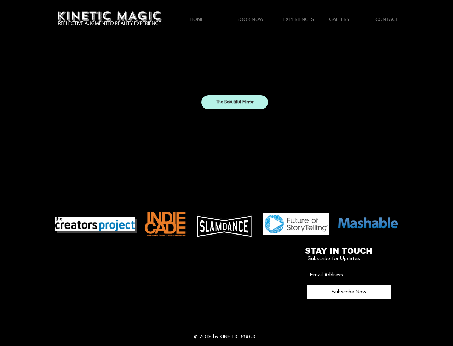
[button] (300, 19)
